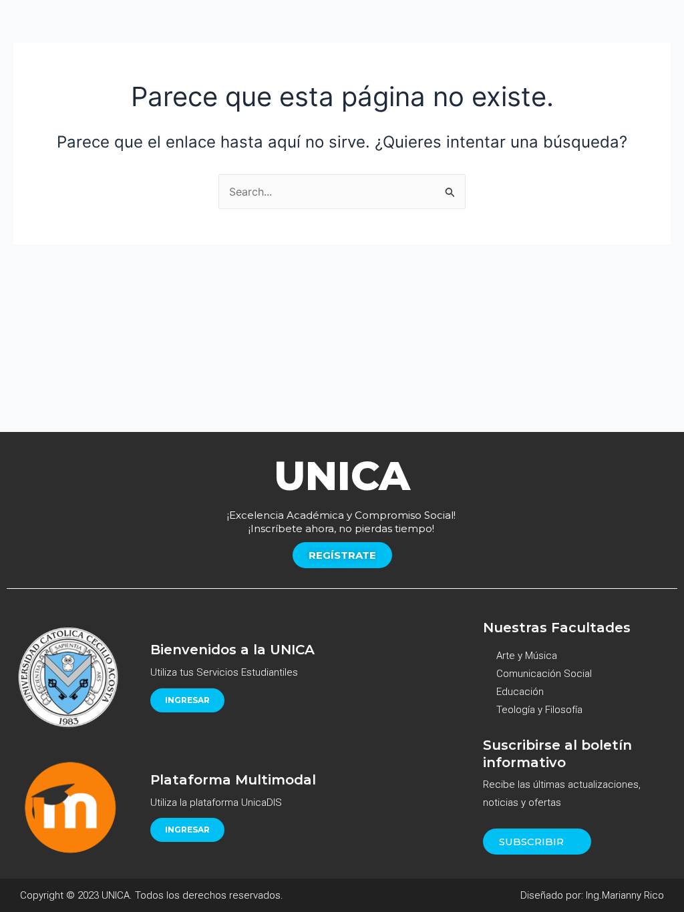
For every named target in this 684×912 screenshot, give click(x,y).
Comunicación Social (544, 674)
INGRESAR (187, 700)
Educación (520, 692)
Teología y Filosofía (539, 710)
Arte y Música (526, 656)
